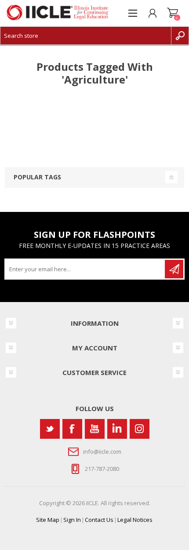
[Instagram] (139, 429)
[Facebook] (72, 429)
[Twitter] (50, 429)
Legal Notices (135, 520)
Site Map (47, 520)
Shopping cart (172, 13)
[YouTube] (95, 429)
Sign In (72, 520)
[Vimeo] (117, 429)
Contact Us (99, 520)
